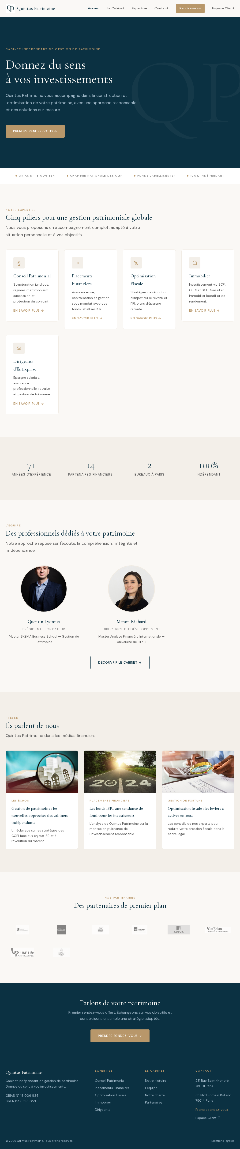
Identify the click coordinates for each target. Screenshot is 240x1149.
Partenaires (153, 1102)
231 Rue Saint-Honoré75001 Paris (212, 1083)
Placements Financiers (112, 1088)
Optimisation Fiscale (110, 1095)
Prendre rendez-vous (211, 1109)
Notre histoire (155, 1080)
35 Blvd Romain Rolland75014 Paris (213, 1098)
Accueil (93, 8)
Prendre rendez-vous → (35, 131)
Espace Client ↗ (208, 1118)
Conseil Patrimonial (109, 1080)
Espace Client (223, 8)
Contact (161, 8)
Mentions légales (222, 1141)
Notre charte (155, 1095)
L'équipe (151, 1088)
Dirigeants (102, 1109)
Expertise (139, 8)
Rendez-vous (190, 8)
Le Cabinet (115, 8)
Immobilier (103, 1102)
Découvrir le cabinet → (120, 662)
